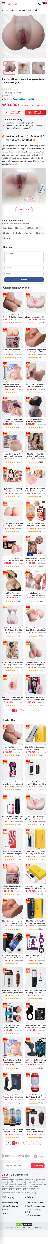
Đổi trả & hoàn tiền (34, 1215)
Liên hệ (6, 1213)
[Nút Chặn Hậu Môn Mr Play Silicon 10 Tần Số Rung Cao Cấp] (35, 1047)
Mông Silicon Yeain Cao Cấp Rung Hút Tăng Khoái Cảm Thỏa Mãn (13, 421)
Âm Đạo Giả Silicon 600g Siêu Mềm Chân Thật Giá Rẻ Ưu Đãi (35, 664)
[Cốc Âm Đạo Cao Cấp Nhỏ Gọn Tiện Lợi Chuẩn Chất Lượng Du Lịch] (35, 1082)
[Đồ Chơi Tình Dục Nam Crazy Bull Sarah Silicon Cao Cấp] (35, 511)
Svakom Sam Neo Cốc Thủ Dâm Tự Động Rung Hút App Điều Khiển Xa (35, 784)
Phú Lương (19, 228)
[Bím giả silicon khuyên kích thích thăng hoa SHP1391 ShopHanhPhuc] (35, 337)
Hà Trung (6, 238)
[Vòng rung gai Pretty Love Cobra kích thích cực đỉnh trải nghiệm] (35, 1012)
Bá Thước (17, 233)
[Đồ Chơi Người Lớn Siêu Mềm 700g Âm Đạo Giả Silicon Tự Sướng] (12, 615)
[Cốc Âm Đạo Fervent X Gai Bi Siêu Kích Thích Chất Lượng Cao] (12, 1117)
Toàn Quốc (7, 228)
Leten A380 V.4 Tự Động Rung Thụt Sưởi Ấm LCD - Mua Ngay (35, 853)
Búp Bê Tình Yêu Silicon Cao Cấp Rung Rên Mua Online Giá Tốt (35, 421)
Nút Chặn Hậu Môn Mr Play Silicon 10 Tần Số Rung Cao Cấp (35, 1062)
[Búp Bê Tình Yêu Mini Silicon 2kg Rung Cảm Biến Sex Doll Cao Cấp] (12, 650)
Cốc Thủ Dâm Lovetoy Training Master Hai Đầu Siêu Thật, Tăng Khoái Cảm (12, 1027)
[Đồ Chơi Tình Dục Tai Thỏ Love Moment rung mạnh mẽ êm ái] (35, 943)
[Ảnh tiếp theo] (43, 36)
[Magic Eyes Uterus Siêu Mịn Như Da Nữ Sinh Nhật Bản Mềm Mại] (35, 545)
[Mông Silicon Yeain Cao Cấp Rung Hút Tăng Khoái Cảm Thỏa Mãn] (12, 406)
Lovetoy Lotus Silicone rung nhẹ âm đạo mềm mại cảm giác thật (12, 784)
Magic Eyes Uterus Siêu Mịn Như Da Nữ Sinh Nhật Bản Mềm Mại (35, 560)
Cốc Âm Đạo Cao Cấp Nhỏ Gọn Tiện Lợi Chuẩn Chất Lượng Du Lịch (35, 1097)
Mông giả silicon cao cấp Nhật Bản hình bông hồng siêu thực (35, 630)
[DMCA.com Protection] (24, 1224)
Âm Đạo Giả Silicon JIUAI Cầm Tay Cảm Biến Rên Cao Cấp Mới (35, 386)
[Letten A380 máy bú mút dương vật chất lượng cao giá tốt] (35, 873)
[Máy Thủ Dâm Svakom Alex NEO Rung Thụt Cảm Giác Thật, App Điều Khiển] (35, 978)
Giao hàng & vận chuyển (36, 1203)
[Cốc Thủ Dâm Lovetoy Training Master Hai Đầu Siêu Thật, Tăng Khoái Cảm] (12, 1012)
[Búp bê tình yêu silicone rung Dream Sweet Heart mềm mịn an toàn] (35, 684)
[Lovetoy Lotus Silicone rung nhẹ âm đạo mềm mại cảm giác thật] (12, 769)
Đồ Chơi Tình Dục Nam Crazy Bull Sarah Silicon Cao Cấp (35, 525)
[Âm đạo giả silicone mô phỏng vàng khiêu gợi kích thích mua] (35, 302)
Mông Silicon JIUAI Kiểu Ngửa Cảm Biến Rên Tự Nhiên (35, 456)
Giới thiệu (6, 1209)
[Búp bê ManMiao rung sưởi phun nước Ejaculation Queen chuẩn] (12, 580)
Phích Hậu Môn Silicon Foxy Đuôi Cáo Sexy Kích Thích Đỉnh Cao (12, 992)
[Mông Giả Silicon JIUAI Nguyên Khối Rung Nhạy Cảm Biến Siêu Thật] (12, 441)
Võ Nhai (30, 228)
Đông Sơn (40, 233)
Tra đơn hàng (38, 1166)
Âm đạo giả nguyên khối (23, 99)
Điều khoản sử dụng (10, 1203)
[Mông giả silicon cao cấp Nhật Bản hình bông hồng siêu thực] (35, 615)
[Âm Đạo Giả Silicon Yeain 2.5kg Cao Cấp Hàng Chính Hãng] (35, 476)
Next (44, 68)
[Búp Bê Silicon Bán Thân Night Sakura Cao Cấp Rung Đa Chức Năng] (12, 371)
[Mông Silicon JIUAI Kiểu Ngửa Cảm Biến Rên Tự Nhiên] (35, 441)
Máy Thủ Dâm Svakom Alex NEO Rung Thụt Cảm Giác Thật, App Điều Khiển (35, 992)
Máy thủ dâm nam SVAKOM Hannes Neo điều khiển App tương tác (12, 819)
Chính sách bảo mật (11, 1206)
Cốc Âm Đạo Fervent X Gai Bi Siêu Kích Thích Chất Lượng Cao (12, 1131)
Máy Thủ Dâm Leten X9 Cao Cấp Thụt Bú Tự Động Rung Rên (35, 923)
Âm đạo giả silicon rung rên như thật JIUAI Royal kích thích (12, 699)
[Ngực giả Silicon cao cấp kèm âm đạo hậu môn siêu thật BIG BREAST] (12, 476)
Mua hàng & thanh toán (36, 1206)
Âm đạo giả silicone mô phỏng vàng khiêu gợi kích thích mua (35, 317)
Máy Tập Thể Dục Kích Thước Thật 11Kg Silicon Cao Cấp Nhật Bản (12, 317)
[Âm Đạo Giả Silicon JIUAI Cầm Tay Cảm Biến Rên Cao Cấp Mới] (35, 371)
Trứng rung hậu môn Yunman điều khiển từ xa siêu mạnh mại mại (12, 1097)
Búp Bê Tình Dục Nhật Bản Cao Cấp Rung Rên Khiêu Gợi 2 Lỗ (12, 525)
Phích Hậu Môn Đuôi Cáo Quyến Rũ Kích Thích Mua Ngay (35, 1131)
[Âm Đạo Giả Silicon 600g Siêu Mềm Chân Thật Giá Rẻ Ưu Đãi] (35, 650)
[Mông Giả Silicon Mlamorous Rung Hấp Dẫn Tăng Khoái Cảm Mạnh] (12, 545)
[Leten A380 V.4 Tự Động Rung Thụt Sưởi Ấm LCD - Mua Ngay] (35, 839)
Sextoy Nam (9, 720)
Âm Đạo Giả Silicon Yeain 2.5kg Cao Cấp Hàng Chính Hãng (35, 491)
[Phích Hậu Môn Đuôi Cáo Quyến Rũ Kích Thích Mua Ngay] (35, 1117)
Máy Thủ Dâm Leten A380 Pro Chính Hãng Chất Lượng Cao (35, 749)
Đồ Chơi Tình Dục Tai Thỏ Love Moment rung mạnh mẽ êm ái (35, 958)
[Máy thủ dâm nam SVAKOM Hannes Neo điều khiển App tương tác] (12, 804)
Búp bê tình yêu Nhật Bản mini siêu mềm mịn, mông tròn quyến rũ (12, 352)
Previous (4, 68)
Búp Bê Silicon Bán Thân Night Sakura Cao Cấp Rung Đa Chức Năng (12, 386)
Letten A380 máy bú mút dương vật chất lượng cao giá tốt (35, 888)
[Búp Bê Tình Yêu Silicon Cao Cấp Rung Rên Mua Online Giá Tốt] (35, 406)
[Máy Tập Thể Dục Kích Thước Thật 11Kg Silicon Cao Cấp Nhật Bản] (12, 302)
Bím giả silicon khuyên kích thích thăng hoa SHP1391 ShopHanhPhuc (35, 352)
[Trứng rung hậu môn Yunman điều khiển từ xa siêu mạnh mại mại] (12, 1082)
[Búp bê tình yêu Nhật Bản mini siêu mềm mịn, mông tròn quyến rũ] (12, 337)
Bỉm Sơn (39, 228)
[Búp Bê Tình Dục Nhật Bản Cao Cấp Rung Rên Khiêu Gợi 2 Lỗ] (12, 511)
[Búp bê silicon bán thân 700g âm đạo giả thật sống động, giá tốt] (35, 580)
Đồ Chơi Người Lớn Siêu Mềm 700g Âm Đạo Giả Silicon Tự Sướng (13, 630)
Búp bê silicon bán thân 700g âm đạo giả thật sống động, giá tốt (35, 595)
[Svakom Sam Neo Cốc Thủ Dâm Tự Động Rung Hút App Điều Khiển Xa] (35, 769)
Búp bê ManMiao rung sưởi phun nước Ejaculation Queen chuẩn (12, 595)
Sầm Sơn (6, 233)
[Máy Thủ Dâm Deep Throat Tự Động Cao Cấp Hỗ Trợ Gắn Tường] (12, 943)
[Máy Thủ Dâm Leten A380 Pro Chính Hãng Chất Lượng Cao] (35, 734)
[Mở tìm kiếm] (39, 4)
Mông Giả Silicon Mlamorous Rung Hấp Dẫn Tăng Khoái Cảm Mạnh (13, 560)
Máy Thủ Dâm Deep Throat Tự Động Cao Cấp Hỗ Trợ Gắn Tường (12, 958)
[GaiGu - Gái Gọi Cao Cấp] (12, 4)
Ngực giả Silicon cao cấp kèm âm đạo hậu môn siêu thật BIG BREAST (12, 491)
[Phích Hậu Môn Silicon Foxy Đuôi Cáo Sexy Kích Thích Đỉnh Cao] (12, 978)
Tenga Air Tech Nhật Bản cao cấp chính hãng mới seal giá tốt (12, 853)
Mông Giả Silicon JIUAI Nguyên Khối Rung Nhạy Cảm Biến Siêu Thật (12, 456)
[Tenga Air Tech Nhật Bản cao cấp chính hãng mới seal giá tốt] (12, 839)
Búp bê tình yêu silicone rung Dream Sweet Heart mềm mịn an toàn (35, 699)
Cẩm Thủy (28, 233)
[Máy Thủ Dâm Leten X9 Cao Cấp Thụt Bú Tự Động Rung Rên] (35, 908)
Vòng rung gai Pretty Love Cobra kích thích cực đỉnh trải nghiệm (35, 1027)
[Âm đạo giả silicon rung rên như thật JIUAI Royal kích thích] (12, 684)
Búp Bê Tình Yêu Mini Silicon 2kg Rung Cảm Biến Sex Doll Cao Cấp (12, 664)
